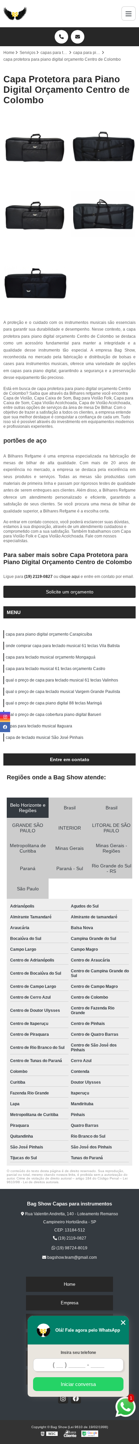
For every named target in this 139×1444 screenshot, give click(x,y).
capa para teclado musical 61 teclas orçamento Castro (55, 668)
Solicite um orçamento (69, 591)
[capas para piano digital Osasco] (35, 146)
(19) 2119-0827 (39, 576)
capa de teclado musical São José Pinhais (44, 737)
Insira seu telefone (78, 1352)
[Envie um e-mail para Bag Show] (77, 37)
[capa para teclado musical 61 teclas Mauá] (103, 214)
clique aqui (69, 576)
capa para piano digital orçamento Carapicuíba (49, 634)
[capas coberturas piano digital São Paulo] (35, 214)
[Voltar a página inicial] (15, 13)
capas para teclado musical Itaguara (39, 726)
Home (69, 1284)
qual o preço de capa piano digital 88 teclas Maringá (54, 703)
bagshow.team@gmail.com (71, 1257)
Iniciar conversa (78, 1384)
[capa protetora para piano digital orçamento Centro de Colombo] (103, 146)
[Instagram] (63, 1398)
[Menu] (129, 13)
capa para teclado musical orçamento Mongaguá (50, 657)
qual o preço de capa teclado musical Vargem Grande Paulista (63, 691)
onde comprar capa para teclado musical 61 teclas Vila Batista (63, 645)
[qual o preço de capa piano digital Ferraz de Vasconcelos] (35, 282)
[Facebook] (76, 1398)
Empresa (69, 1302)
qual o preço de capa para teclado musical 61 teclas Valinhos (62, 680)
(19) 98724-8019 (71, 1248)
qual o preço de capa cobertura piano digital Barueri (53, 714)
